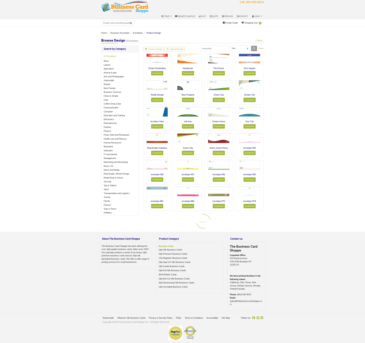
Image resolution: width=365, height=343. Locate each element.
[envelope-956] (218, 165)
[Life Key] (188, 112)
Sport (106, 189)
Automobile (109, 80)
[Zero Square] (249, 58)
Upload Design (176, 49)
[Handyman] (188, 58)
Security (107, 181)
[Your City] (249, 112)
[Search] (254, 48)
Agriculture (109, 68)
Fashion (107, 127)
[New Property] (188, 85)
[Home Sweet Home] (218, 138)
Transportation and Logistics (117, 193)
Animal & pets (110, 72)
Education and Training (114, 115)
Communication (111, 107)
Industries (108, 150)
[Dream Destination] (157, 58)
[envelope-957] (188, 165)
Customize (157, 73)
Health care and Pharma (115, 139)
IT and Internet (110, 154)
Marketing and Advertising (116, 162)
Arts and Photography (114, 76)
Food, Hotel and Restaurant (116, 135)
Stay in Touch (110, 209)
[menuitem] (166, 16)
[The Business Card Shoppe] (125, 7)
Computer (108, 111)
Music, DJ (108, 166)
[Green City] (218, 85)
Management (110, 158)
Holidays (108, 212)
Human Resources (112, 142)
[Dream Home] (218, 112)
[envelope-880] (188, 191)
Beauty (107, 84)
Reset (261, 48)
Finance (107, 131)
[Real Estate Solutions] (157, 138)
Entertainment (110, 123)
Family (107, 201)
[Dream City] (249, 85)
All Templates (110, 56)
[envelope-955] (249, 165)
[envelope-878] (249, 191)
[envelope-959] (249, 138)
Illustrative (108, 146)
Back (259, 40)
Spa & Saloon (110, 185)
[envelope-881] (157, 191)
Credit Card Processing (190, 337)
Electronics (109, 119)
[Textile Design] (157, 85)
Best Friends (109, 88)
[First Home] (218, 58)
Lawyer (107, 65)
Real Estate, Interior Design (116, 173)
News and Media (111, 170)
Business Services (112, 92)
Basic (106, 61)
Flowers (107, 205)
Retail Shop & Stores (113, 177)
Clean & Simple (111, 96)
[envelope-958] (157, 165)
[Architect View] (157, 112)
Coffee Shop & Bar (112, 104)
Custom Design (155, 49)
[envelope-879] (218, 191)
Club (106, 100)
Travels (107, 197)
